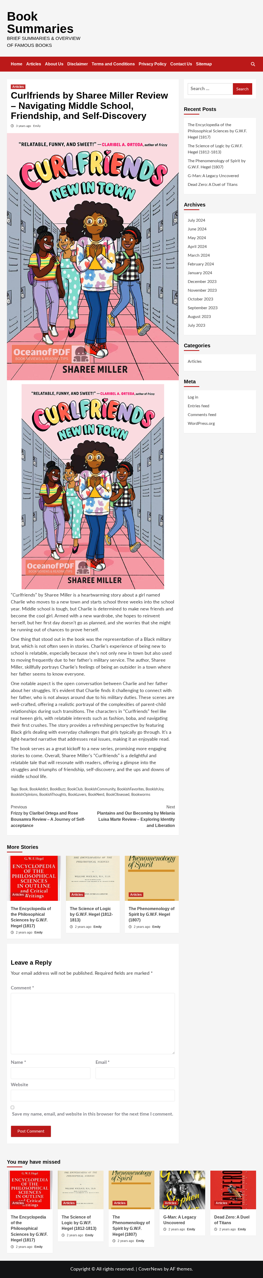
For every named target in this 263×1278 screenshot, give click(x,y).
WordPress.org (201, 423)
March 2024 (199, 255)
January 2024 (200, 273)
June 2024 (197, 229)
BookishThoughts (52, 795)
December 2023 (202, 282)
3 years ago (24, 125)
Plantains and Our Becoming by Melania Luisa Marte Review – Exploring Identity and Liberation (136, 816)
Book (24, 789)
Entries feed (198, 406)
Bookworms (140, 795)
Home (16, 64)
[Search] (253, 64)
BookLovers (77, 795)
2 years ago (24, 932)
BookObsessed (117, 795)
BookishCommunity (99, 789)
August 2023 (199, 317)
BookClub (75, 789)
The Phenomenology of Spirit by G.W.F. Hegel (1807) (151, 914)
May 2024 (197, 238)
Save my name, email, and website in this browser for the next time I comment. (92, 1114)
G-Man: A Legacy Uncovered (213, 176)
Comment (22, 988)
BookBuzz (57, 789)
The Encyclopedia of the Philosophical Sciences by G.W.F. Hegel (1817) (217, 131)
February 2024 (201, 264)
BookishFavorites (130, 789)
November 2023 (202, 290)
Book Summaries (40, 23)
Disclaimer (77, 64)
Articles (33, 64)
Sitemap (204, 64)
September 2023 (203, 308)
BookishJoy (154, 789)
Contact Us (181, 64)
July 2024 (196, 220)
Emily (37, 125)
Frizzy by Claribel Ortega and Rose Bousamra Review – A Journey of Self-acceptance (48, 816)
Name (18, 1062)
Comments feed (202, 415)
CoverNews (150, 1269)
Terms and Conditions (113, 64)
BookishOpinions (24, 795)
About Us (54, 64)
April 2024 (197, 247)
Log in (193, 397)
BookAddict (39, 789)
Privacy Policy (152, 64)
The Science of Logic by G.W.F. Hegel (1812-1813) (91, 914)
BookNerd (96, 795)
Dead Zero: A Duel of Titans (213, 185)
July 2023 (196, 325)
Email (103, 1062)
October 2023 (200, 299)
